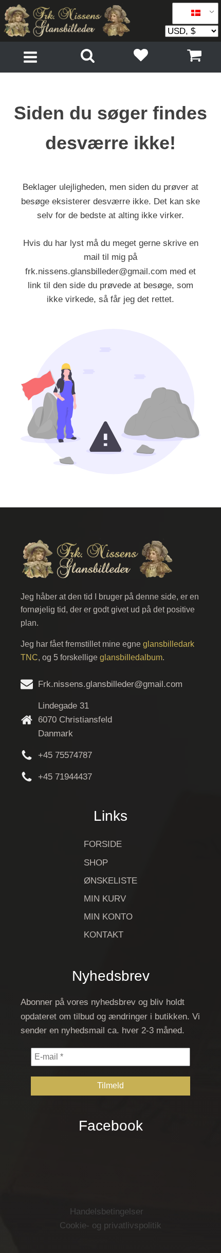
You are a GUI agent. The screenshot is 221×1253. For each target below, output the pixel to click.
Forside (103, 844)
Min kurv (105, 899)
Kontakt (103, 935)
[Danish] (191, 13)
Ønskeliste (110, 881)
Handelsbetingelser (106, 1211)
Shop (96, 863)
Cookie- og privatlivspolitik (110, 1225)
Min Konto (108, 917)
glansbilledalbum (131, 657)
